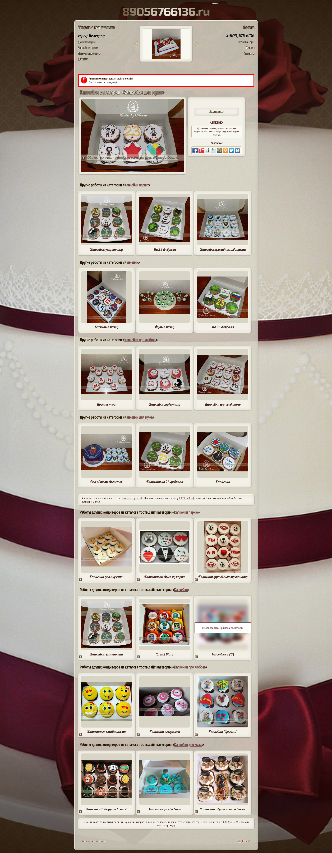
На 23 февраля (165, 249)
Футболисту (164, 327)
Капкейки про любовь (140, 339)
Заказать (216, 111)
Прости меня (106, 404)
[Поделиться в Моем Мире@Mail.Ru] (219, 150)
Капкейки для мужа (138, 417)
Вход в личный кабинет (93, 841)
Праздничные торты (89, 53)
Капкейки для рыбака (165, 809)
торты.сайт (201, 822)
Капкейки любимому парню (164, 577)
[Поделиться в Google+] (201, 150)
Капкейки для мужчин (106, 577)
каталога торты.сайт (132, 498)
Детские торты (86, 42)
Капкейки (131, 262)
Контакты (249, 53)
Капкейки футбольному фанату (222, 577)
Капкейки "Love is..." (222, 731)
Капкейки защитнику (106, 249)
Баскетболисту (106, 327)
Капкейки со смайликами (106, 731)
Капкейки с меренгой (164, 731)
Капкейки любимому (164, 404)
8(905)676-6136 (230, 822)
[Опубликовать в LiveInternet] (207, 150)
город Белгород (91, 35)
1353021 (245, 841)
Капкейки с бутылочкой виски (222, 809)
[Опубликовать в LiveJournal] (213, 150)
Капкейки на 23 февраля (164, 482)
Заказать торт (246, 42)
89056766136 (186, 498)
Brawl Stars (164, 654)
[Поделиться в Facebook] (195, 150)
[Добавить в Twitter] (231, 150)
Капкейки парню (136, 185)
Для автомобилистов (106, 482)
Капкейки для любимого (223, 404)
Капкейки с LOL (222, 654)
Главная (250, 48)
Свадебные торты (88, 48)
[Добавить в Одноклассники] (225, 150)
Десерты (83, 59)
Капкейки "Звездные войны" (106, 809)
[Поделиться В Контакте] (237, 150)
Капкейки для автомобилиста (223, 249)
